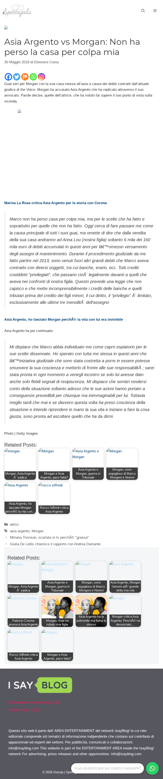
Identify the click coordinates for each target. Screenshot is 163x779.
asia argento (20, 531)
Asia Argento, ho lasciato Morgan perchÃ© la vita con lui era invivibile (63, 319)
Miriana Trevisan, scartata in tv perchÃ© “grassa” (49, 537)
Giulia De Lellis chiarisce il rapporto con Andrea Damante (55, 544)
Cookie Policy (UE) (23, 710)
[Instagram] (41, 77)
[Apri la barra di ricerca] (143, 11)
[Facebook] (8, 77)
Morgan (38, 531)
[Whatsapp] (33, 77)
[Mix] (25, 77)
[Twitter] (16, 77)
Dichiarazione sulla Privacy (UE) (34, 702)
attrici (14, 524)
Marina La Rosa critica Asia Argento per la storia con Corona (55, 203)
